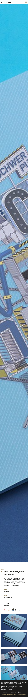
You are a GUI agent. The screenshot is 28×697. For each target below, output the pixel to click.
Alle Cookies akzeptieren (20, 694)
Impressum (10, 689)
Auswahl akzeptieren (6, 694)
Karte (20, 692)
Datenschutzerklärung (19, 686)
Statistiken (13, 692)
